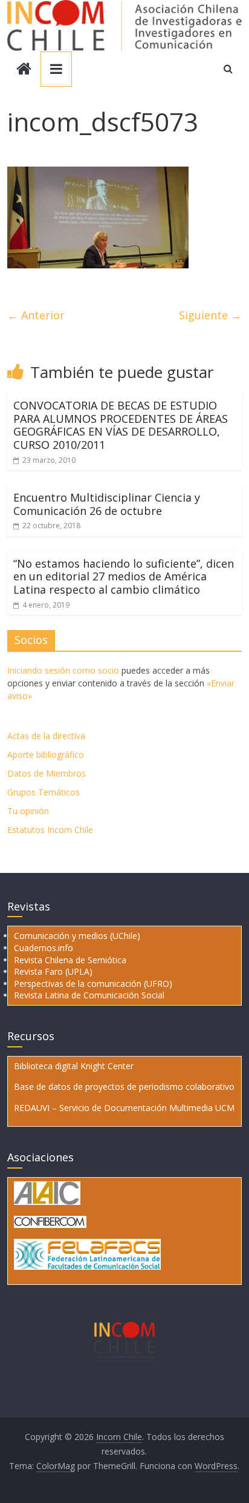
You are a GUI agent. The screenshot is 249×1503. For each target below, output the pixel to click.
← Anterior (36, 315)
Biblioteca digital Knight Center (74, 1066)
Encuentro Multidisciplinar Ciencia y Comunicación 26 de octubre (106, 504)
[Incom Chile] (23, 69)
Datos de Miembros (46, 773)
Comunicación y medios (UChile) (77, 935)
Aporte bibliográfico (45, 754)
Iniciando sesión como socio (63, 670)
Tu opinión (28, 811)
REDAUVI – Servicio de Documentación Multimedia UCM (124, 1107)
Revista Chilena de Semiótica (70, 960)
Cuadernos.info (43, 948)
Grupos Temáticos (43, 792)
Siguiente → (210, 315)
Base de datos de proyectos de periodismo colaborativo (124, 1086)
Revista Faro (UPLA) (53, 971)
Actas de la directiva (46, 736)
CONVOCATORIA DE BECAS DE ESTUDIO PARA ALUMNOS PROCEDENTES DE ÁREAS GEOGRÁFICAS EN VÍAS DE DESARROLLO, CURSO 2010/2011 (120, 425)
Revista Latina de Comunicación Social (89, 995)
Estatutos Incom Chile (50, 829)
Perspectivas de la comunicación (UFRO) (93, 983)
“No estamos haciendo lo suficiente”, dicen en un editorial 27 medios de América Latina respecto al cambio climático (123, 576)
